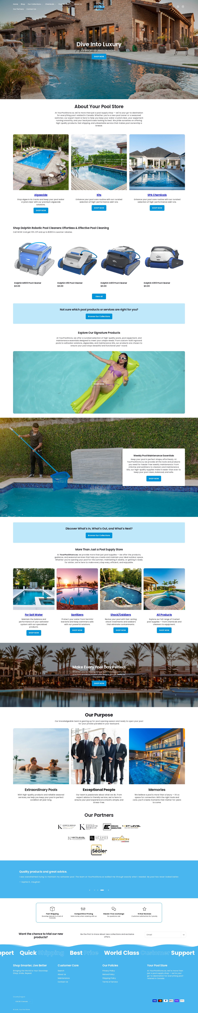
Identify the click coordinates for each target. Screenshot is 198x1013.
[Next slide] (108, 890)
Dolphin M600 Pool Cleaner (27, 283)
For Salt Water (34, 615)
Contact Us (63, 982)
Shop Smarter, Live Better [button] (30, 965)
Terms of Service (110, 982)
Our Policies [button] (110, 965)
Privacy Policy (108, 970)
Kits (99, 195)
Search (61, 970)
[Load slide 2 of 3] (100, 890)
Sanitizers (77, 615)
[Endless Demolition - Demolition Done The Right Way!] (112, 831)
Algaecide (40, 195)
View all (99, 296)
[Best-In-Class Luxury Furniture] (99, 843)
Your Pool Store (24, 1009)
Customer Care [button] (68, 965)
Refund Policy (108, 974)
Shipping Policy (109, 978)
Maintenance (64, 978)
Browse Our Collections (99, 316)
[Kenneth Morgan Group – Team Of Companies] (88, 831)
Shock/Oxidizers (121, 615)
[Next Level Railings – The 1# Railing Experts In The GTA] (131, 831)
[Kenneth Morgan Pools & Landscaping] (66, 831)
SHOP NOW (99, 56)
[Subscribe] (183, 935)
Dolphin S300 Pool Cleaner (157, 283)
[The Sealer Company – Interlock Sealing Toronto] (99, 855)
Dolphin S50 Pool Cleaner (69, 283)
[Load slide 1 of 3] (96, 890)
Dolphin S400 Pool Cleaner (114, 283)
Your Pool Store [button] (157, 965)
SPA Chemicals (157, 195)
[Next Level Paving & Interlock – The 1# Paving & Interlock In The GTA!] (76, 843)
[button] (35, 4)
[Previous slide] (90, 890)
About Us (62, 974)
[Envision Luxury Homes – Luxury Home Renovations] (120, 843)
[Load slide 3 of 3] (103, 890)
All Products (164, 615)
